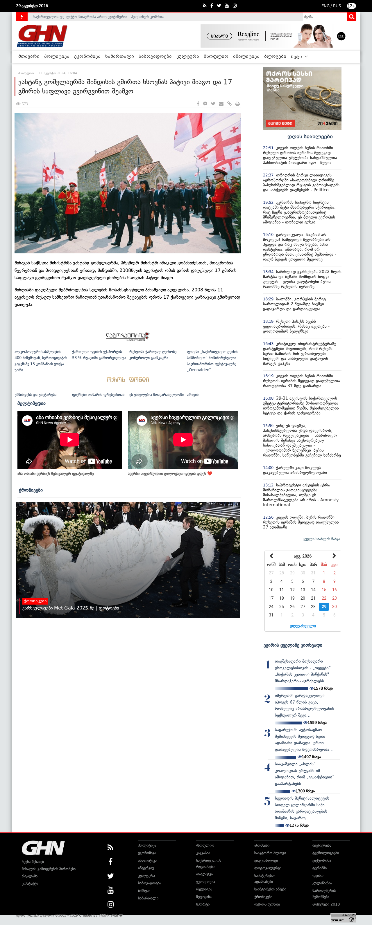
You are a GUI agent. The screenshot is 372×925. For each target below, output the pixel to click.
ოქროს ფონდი (267, 904)
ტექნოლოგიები (325, 853)
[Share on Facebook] (198, 104)
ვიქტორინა (321, 860)
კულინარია (322, 883)
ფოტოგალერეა (267, 868)
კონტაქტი (30, 883)
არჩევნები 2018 (326, 904)
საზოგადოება (155, 56)
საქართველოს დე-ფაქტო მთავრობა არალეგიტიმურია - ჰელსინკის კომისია (98, 14)
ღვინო (317, 875)
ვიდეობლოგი (266, 860)
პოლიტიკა (56, 56)
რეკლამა (29, 876)
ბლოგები (275, 56)
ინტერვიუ (146, 868)
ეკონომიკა (87, 56)
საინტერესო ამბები (270, 889)
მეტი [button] (297, 57)
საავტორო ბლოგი (270, 853)
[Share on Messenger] (205, 104)
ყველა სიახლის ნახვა (321, 539)
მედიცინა (204, 897)
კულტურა (187, 56)
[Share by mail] (221, 104)
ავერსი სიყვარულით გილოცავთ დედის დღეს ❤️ (170, 473)
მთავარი (29, 56)
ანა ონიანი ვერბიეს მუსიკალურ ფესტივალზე (55, 473)
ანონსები (261, 845)
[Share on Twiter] (213, 104)
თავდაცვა (204, 874)
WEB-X (104, 915)
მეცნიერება (321, 845)
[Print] (237, 104)
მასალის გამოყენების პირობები (49, 869)
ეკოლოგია (205, 881)
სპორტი (203, 904)
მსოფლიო (216, 56)
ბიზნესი (144, 890)
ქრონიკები (31, 490)
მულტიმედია (31, 403)
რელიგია (204, 889)
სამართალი (119, 56)
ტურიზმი (319, 868)
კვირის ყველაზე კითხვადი (293, 645)
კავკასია (203, 853)
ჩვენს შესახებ (33, 861)
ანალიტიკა (246, 56)
